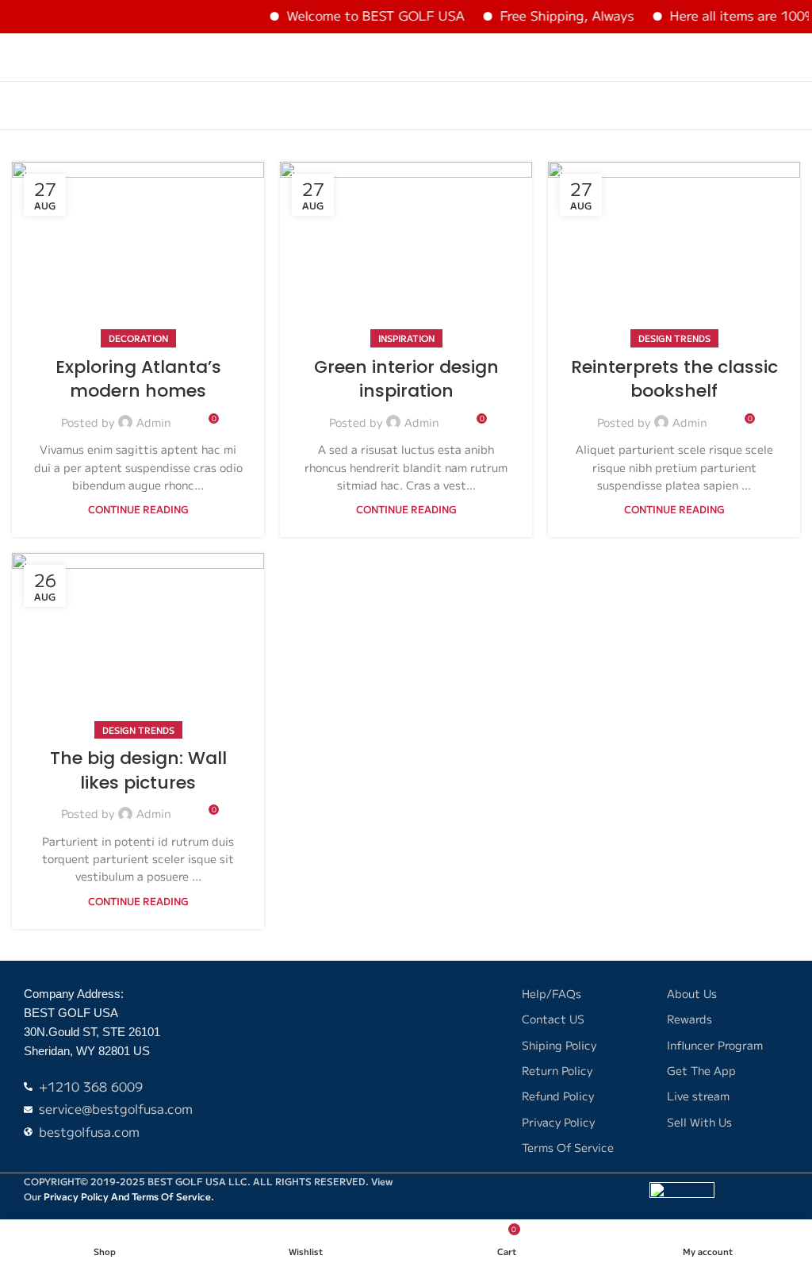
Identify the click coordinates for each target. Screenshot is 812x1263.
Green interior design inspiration (406, 379)
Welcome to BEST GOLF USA (361, 15)
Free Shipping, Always (553, 15)
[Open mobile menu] (18, 57)
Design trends (674, 338)
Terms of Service (171, 1196)
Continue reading (138, 508)
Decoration (138, 338)
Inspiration (406, 338)
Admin (153, 422)
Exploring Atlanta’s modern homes (138, 379)
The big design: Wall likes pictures (138, 770)
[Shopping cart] (793, 57)
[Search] (765, 57)
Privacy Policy (76, 1196)
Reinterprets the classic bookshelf (674, 379)
